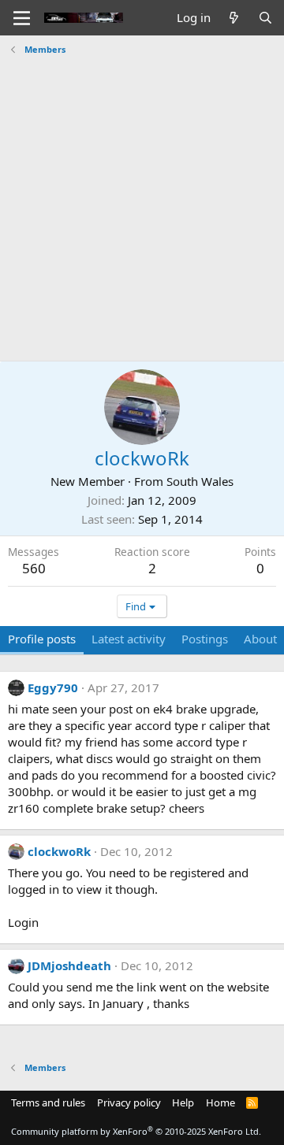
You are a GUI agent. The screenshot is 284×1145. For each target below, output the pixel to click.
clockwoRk (59, 851)
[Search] (265, 17)
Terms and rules (48, 1102)
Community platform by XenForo (136, 1131)
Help (183, 1102)
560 (34, 568)
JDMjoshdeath (69, 965)
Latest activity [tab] (129, 639)
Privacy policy (129, 1102)
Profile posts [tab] (42, 639)
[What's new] (234, 17)
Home (220, 1102)
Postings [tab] (204, 639)
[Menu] (21, 18)
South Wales (200, 481)
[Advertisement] (142, 202)
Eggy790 (53, 687)
